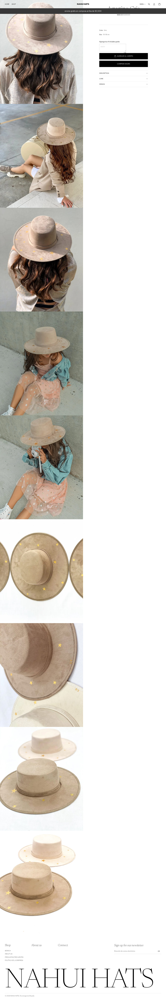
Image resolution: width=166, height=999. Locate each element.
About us (8, 954)
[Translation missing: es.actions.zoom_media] (41, 52)
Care (101, 79)
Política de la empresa (14, 960)
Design (102, 84)
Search (8, 951)
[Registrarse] (158, 951)
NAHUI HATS (14, 996)
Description (104, 73)
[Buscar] (149, 4)
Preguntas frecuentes (14, 957)
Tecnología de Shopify (27, 996)
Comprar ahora (123, 64)
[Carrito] (159, 4)
